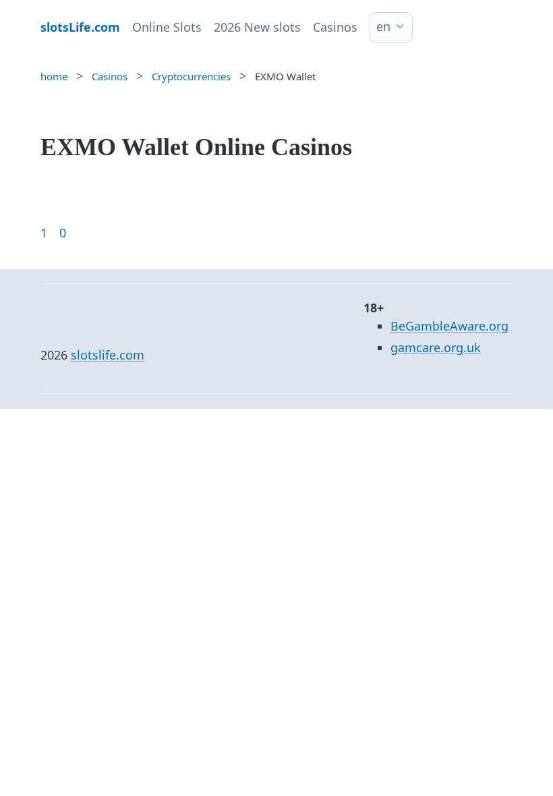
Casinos (335, 27)
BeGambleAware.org (449, 326)
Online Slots (167, 27)
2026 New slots (257, 27)
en (383, 26)
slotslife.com (107, 355)
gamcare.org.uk (435, 347)
